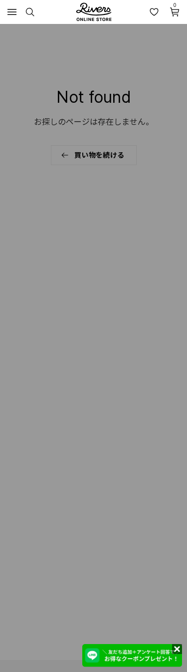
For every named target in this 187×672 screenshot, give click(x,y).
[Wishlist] (154, 12)
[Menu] (12, 12)
